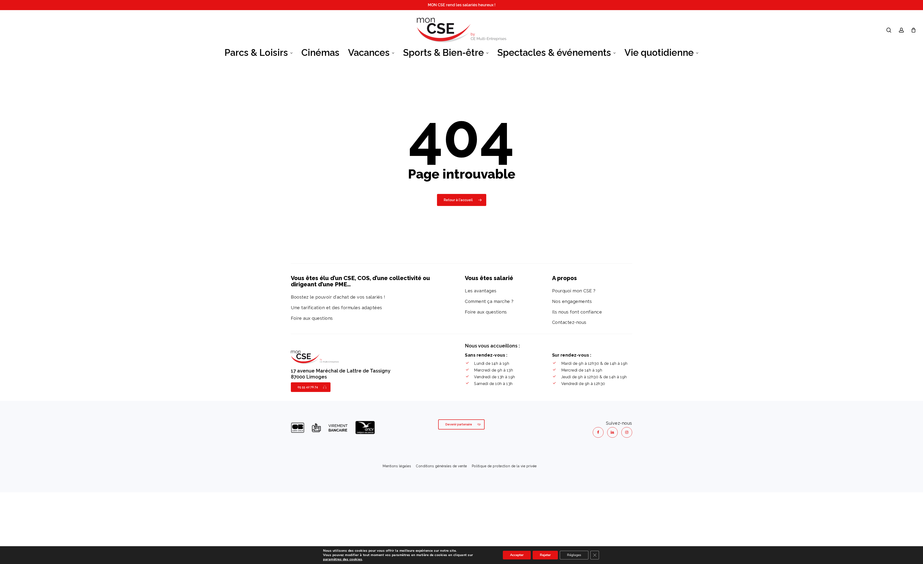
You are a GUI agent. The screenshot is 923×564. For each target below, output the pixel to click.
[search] (889, 30)
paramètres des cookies (342, 559)
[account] (901, 30)
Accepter (517, 555)
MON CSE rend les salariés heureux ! (461, 5)
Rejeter (545, 555)
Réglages (574, 555)
